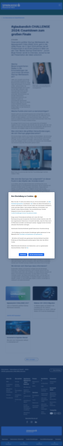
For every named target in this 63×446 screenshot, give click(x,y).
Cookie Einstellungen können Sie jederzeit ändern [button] (24, 213)
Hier (32, 203)
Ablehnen (23, 254)
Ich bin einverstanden (36, 254)
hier (27, 247)
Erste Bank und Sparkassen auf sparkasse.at (30, 234)
